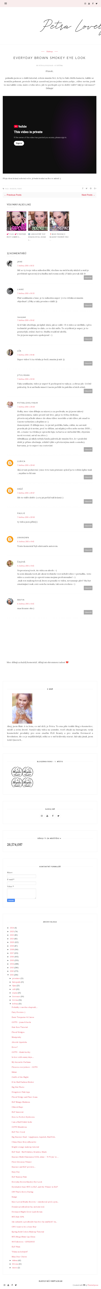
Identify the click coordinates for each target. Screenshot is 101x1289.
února (15, 1267)
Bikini (14, 1072)
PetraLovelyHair (46, 65)
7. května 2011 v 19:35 (25, 293)
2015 (12, 960)
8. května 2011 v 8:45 (25, 604)
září (14, 989)
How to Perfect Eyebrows (23, 1117)
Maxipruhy (16, 1037)
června (15, 1000)
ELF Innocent (18, 1112)
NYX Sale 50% (18, 1217)
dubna (15, 1260)
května (15, 1003)
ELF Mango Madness (21, 1102)
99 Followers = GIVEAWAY (23, 1242)
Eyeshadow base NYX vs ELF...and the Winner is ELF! (35, 1187)
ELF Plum (16, 1247)
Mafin (20, 599)
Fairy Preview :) (18, 1012)
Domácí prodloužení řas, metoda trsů (28, 1207)
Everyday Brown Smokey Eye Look (27, 1182)
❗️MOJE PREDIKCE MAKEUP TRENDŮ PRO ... (59, 237)
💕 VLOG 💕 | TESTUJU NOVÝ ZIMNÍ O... (16, 235)
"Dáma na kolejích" (20, 1252)
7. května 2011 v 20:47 (25, 493)
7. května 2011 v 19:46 (25, 355)
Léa (19, 351)
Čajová (21, 562)
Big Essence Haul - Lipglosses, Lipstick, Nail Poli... (34, 1137)
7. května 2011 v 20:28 (26, 407)
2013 (12, 967)
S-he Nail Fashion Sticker (23, 1082)
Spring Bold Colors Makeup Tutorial (28, 1232)
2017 (12, 953)
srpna (15, 993)
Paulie (21, 513)
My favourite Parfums (21, 1062)
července (16, 996)
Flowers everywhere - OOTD (25, 1067)
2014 (12, 964)
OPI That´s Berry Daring (22, 1192)
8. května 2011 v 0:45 (25, 541)
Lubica (21, 461)
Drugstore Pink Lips (21, 1092)
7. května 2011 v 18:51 (25, 265)
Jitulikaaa (23, 375)
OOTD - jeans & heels (21, 1022)
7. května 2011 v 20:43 (26, 465)
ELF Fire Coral (18, 1132)
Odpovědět (88, 277)
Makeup (49, 52)
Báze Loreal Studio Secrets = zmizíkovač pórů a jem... (35, 1202)
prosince (16, 978)
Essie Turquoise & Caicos (23, 1017)
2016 (12, 956)
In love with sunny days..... (23, 1057)
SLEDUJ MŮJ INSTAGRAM (50, 1281)
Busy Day (16, 1172)
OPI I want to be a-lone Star (24, 1227)
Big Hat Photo (18, 1087)
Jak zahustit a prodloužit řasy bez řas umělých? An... (34, 1222)
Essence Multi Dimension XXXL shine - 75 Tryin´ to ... (35, 1157)
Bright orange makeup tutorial (25, 1147)
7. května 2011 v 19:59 (25, 379)
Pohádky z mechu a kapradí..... (25, 1007)
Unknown (23, 537)
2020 (12, 942)
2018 (12, 949)
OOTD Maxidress (19, 1127)
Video (19, 189)
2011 (12, 975)
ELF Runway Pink (19, 1177)
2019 (12, 946)
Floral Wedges (18, 1032)
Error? (15, 1047)
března (15, 1264)
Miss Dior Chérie (19, 1257)
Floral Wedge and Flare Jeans (24, 1097)
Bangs (14, 1197)
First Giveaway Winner (22, 1162)
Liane (20, 289)
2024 (12, 928)
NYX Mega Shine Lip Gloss (23, 1237)
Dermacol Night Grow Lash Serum (27, 1212)
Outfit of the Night (20, 1077)
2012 (12, 971)
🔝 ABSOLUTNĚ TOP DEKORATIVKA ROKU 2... (37, 237)
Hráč (20, 489)
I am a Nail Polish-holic (22, 1122)
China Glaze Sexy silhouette (24, 1142)
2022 (12, 935)
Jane (19, 261)
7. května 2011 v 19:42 (25, 320)
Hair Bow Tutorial (20, 1027)
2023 (12, 931)
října (14, 985)
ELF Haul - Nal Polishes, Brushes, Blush (29, 1152)
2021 (12, 939)
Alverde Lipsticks (19, 1042)
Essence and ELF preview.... (24, 1167)
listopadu (16, 982)
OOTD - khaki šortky (21, 1052)
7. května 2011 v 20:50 (26, 517)
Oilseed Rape (17, 1107)
